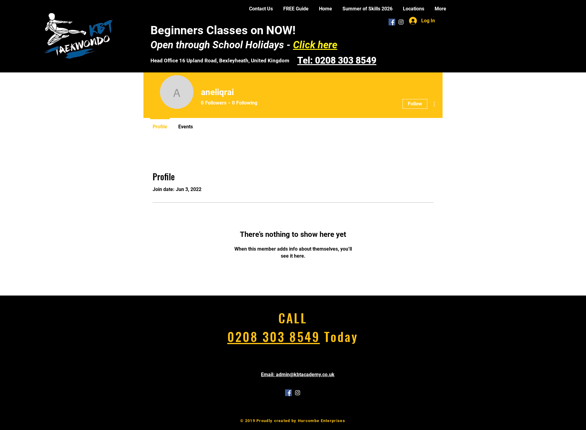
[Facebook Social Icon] (392, 22)
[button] (413, 8)
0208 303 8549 (273, 336)
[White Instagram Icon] (401, 22)
